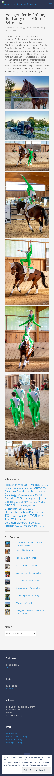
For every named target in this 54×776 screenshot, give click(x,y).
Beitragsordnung (14, 742)
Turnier (25, 519)
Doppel (9, 498)
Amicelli (23, 484)
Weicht (27, 525)
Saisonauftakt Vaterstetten (28, 588)
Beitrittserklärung (14, 739)
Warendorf (19, 526)
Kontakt (9, 688)
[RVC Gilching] (19, 4)
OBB (17, 506)
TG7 (8, 519)
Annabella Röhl (32, 27)
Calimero (39, 488)
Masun (42, 501)
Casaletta (23, 491)
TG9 (19, 519)
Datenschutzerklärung (16, 736)
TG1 (8, 515)
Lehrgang (32, 501)
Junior (28, 498)
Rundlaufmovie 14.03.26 (27, 580)
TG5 (33, 515)
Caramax (10, 491)
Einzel (19, 498)
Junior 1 (35, 498)
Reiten (33, 512)
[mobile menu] (50, 4)
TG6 (40, 515)
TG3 (20, 515)
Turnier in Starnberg (26, 603)
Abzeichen (11, 485)
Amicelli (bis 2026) (24, 550)
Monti (10, 505)
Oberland (23, 509)
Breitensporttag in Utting (28, 595)
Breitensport (26, 488)
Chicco (33, 491)
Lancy (24, 501)
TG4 (26, 515)
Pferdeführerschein (17, 512)
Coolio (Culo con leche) (26, 565)
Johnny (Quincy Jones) (26, 557)
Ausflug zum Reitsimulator (28, 573)
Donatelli (37, 494)
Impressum (11, 733)
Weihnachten (37, 525)
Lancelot (17, 502)
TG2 (13, 516)
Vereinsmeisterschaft (18, 522)
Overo (30, 509)
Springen (40, 512)
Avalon (34, 484)
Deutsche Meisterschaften (21, 495)
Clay (7, 494)
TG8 (13, 519)
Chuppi (41, 491)
